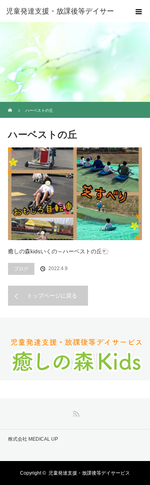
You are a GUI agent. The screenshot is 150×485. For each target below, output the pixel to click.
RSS (75, 412)
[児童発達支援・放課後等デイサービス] (75, 372)
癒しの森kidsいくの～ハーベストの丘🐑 (58, 251)
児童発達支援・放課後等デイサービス (89, 473)
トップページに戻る (52, 295)
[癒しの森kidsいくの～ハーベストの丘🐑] (75, 193)
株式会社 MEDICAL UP (33, 439)
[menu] (139, 11)
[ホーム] (10, 105)
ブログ (21, 269)
